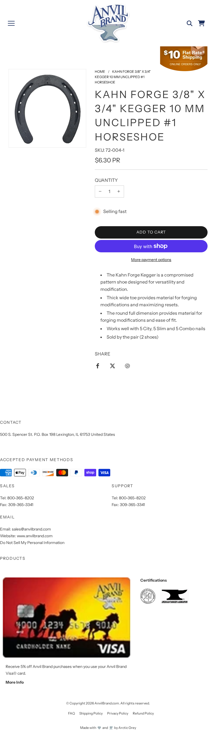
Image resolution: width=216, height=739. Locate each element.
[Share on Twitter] (112, 365)
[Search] (189, 23)
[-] (100, 192)
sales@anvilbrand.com (31, 529)
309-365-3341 (20, 504)
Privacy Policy (117, 713)
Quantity (106, 180)
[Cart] (201, 23)
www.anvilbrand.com (35, 535)
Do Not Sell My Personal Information (32, 542)
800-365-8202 (20, 497)
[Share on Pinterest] (127, 365)
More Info (15, 682)
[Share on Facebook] (98, 365)
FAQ (71, 713)
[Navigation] (11, 23)
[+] (119, 192)
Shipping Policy (91, 713)
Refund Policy (143, 713)
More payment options (151, 259)
